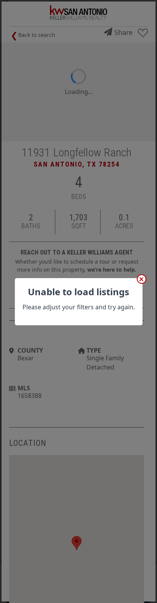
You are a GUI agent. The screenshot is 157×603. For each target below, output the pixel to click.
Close (141, 279)
